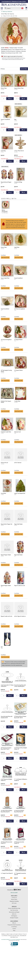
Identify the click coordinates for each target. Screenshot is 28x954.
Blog (14, 930)
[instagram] (17, 890)
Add (11, 98)
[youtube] (19, 890)
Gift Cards (14, 903)
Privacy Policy (22, 934)
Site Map (15, 934)
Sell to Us (14, 914)
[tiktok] (20, 890)
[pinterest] (16, 890)
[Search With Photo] (22, 8)
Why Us (14, 923)
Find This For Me (5, 257)
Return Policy (14, 899)
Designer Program (14, 917)
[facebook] (14, 890)
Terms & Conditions (6, 934)
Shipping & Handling (14, 901)
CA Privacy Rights (7, 935)
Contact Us (14, 897)
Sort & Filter (24, 68)
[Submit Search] (5, 8)
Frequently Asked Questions (14, 924)
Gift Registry (14, 915)
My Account (14, 892)
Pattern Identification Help (14, 908)
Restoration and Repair (14, 912)
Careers (14, 928)
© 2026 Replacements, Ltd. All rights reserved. (10, 939)
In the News (14, 926)
